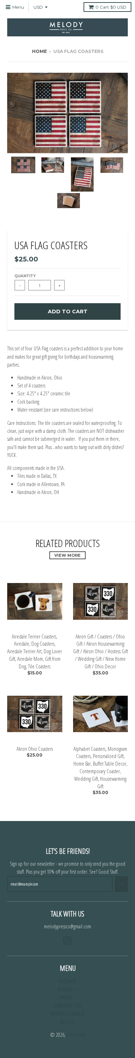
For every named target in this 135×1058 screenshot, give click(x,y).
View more (67, 555)
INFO (65, 997)
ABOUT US (67, 1006)
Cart (110, 7)
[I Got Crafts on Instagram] (67, 940)
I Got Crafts (76, 1034)
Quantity (25, 276)
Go (121, 883)
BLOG (67, 1022)
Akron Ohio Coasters (35, 748)
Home (39, 51)
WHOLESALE (67, 1013)
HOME (67, 981)
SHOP (65, 989)
